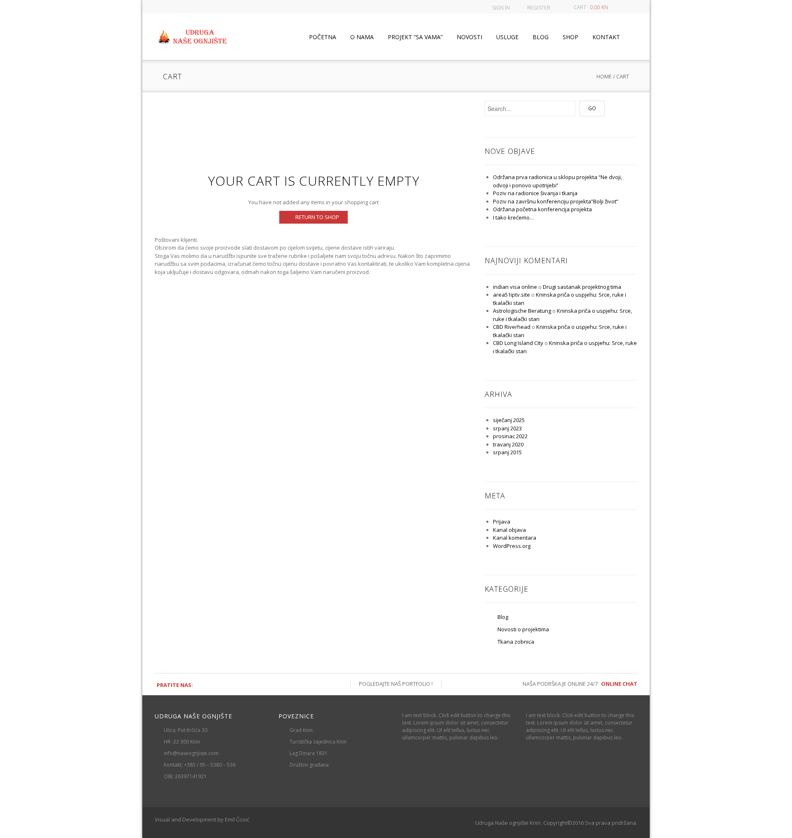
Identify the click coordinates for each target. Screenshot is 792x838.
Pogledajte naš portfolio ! (396, 683)
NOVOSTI (469, 37)
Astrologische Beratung (522, 310)
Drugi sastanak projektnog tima (582, 286)
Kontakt (606, 37)
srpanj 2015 (507, 452)
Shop (570, 37)
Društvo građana (309, 764)
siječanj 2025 (509, 420)
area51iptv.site (511, 294)
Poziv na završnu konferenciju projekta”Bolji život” (555, 201)
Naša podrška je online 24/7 (580, 683)
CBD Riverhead (511, 326)
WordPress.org (511, 546)
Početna (322, 37)
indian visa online (515, 286)
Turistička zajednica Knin (318, 741)
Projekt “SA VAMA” (415, 37)
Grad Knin (301, 730)
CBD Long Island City (518, 343)
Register (538, 7)
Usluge (507, 37)
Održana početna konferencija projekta (542, 209)
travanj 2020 (508, 444)
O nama (362, 37)
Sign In (501, 7)
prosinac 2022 (510, 436)
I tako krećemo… (513, 217)
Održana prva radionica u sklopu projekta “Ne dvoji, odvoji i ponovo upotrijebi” (557, 181)
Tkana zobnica (515, 641)
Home (604, 76)
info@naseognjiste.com (191, 753)
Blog (541, 37)
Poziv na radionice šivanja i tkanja (535, 193)
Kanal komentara (514, 537)
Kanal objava (509, 529)
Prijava (501, 521)
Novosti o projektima (523, 629)
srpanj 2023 (507, 428)
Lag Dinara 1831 (309, 753)
